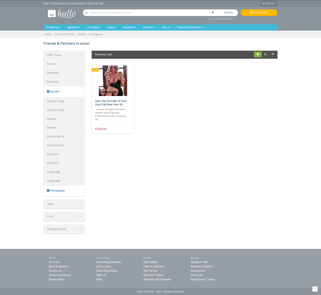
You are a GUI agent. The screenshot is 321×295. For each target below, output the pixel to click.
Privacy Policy (57, 279)
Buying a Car (198, 270)
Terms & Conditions (60, 275)
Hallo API (101, 275)
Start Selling (150, 262)
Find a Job (196, 275)
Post (260, 12)
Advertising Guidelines (108, 262)
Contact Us (55, 270)
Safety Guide (103, 266)
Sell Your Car (150, 270)
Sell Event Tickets (153, 275)
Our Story (54, 262)
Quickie (82, 34)
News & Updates (58, 266)
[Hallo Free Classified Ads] (62, 13)
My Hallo (268, 3)
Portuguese (96, 34)
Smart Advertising (106, 270)
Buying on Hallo (199, 262)
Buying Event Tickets (203, 279)
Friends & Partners (65, 34)
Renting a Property (201, 266)
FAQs (99, 279)
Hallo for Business (153, 266)
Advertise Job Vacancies (157, 279)
